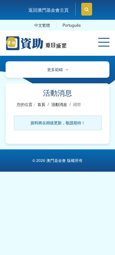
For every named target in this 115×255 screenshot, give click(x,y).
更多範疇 (55, 69)
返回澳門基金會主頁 (48, 10)
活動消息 (59, 104)
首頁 (41, 104)
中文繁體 (42, 25)
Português (72, 25)
